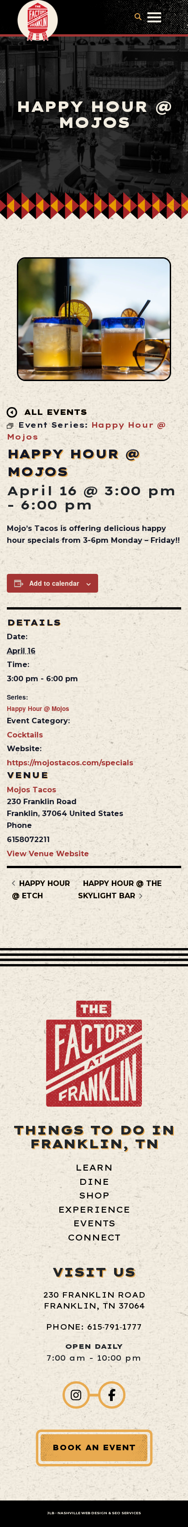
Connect (94, 1237)
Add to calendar (54, 583)
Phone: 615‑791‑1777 (94, 1326)
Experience (94, 1209)
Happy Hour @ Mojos (38, 708)
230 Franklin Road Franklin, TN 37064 (94, 1300)
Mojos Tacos (31, 789)
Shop (94, 1195)
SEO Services (126, 1513)
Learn (94, 1167)
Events (94, 1223)
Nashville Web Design (82, 1513)
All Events (55, 412)
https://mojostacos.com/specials (70, 762)
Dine (94, 1182)
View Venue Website (48, 853)
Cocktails (25, 735)
